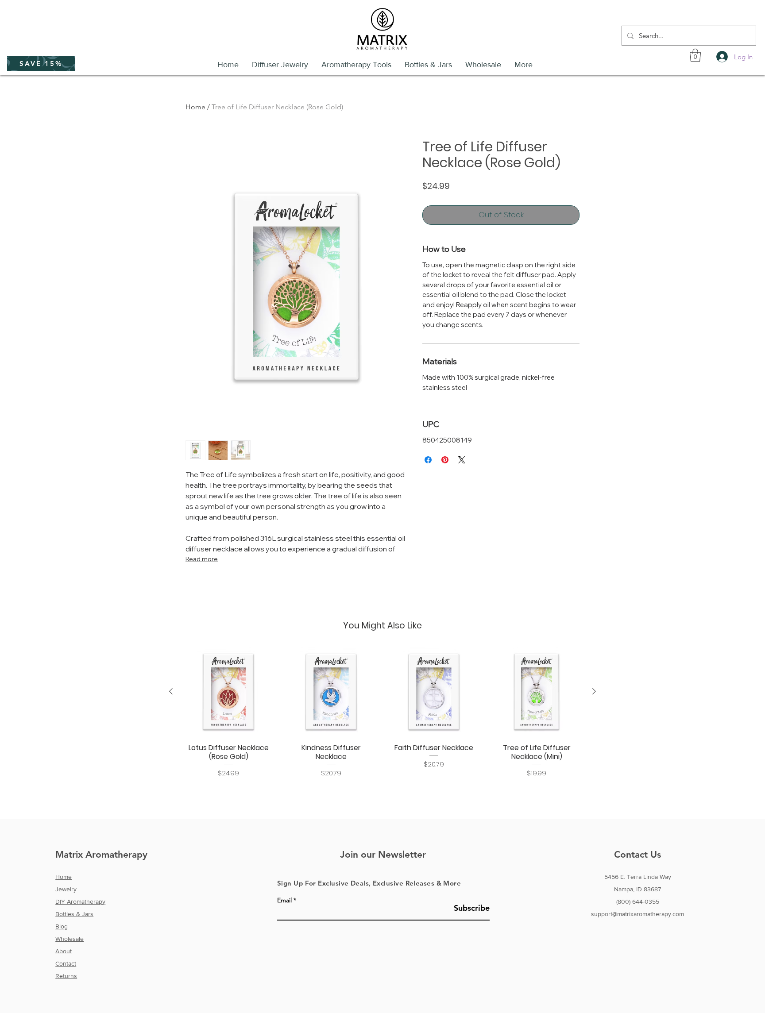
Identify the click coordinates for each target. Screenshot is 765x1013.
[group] (382, 713)
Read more (201, 559)
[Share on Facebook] (428, 460)
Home (195, 107)
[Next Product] (594, 691)
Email (284, 900)
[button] (41, 63)
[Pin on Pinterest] (445, 460)
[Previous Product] (171, 691)
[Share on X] (461, 460)
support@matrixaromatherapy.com (637, 913)
